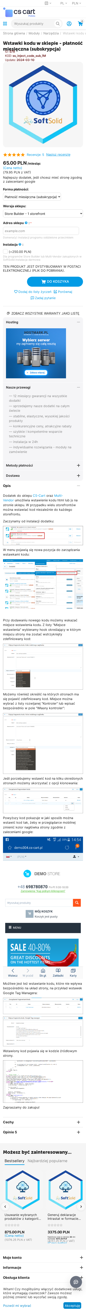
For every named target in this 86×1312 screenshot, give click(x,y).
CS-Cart (39, 496)
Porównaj (65, 292)
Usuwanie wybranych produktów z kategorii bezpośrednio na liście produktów (22, 1217)
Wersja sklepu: (14, 206)
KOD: (8, 56)
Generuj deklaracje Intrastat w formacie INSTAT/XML (63, 1217)
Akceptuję (72, 1306)
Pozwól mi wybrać (17, 1306)
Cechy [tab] (8, 1122)
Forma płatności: (16, 189)
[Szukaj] (57, 23)
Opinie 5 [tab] (10, 1132)
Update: (10, 60)
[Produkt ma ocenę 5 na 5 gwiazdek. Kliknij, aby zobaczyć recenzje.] (14, 154)
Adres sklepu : (16, 223)
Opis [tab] (7, 486)
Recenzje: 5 (35, 155)
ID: (7, 51)
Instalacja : (13, 244)
